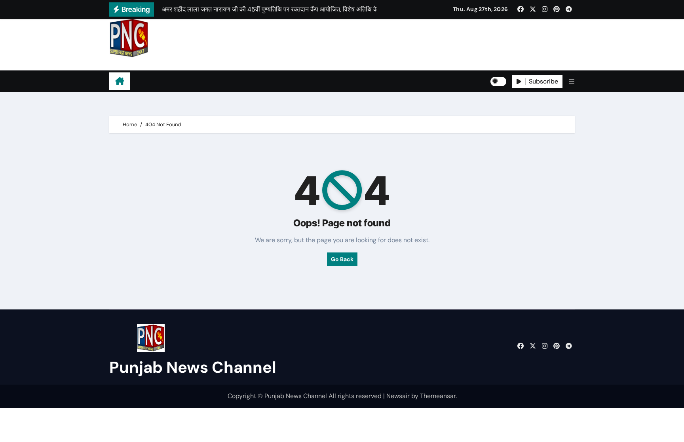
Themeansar (438, 396)
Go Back (342, 259)
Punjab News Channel (159, 64)
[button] (571, 81)
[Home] (119, 81)
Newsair (398, 396)
